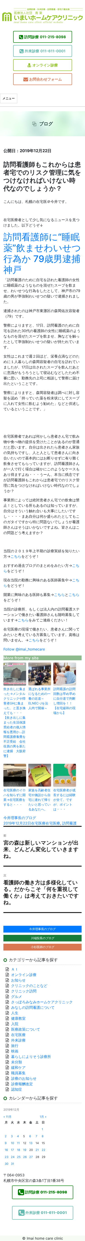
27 (31, 1157)
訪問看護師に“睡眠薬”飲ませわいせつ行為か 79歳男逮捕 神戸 (42, 253)
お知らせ (18, 980)
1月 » (43, 1116)
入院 (14, 1024)
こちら (15, 556)
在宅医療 (38, 823)
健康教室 (18, 1018)
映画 (14, 1051)
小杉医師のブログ (42, 947)
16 (6, 1150)
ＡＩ (14, 969)
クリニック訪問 (23, 991)
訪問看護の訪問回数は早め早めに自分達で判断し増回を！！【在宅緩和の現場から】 (64, 701)
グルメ (16, 996)
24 (13, 1157)
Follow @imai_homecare (24, 649)
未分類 (16, 1062)
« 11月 (7, 1116)
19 (24, 1150)
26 (25, 1157)
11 (18, 1143)
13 (30, 1143)
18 (18, 1150)
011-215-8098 (45, 37)
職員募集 (18, 1073)
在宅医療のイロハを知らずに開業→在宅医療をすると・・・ (14, 797)
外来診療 (18, 1040)
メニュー (8, 98)
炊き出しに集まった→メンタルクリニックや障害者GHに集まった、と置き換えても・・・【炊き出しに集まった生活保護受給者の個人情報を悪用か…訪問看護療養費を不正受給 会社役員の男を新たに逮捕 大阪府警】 (14, 722)
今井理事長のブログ (19, 817)
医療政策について (25, 1029)
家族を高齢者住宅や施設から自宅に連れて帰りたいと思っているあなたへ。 (39, 799)
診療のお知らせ (23, 1078)
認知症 (16, 1089)
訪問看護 (69, 823)
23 (6, 1157)
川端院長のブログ (42, 938)
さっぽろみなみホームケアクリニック (42, 1002)
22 (43, 1150)
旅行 (14, 1045)
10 (12, 1143)
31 (12, 1163)
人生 (14, 1013)
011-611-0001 (45, 51)
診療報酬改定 (22, 1084)
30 (6, 1163)
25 (19, 1157)
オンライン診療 (45, 65)
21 (37, 1150)
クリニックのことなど (29, 985)
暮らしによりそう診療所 (31, 1056)
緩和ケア (20, 1067)
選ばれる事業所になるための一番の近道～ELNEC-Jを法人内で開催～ (39, 698)
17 (12, 1150)
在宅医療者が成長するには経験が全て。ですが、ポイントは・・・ (64, 799)
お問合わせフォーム (45, 79)
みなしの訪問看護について (33, 1007)
